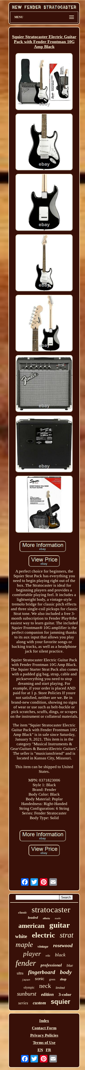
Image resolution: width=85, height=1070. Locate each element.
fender (26, 963)
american (31, 925)
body (66, 972)
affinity (46, 918)
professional (51, 965)
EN (40, 1050)
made (58, 918)
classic (22, 912)
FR (48, 1050)
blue (70, 965)
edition (47, 994)
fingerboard (41, 972)
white (21, 936)
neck (45, 985)
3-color (65, 994)
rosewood (63, 945)
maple (24, 944)
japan (26, 979)
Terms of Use (44, 1042)
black (60, 954)
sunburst (26, 994)
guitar (59, 925)
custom (39, 1002)
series (23, 1003)
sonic (39, 979)
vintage (43, 946)
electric (43, 935)
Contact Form (44, 1028)
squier (60, 1001)
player (32, 953)
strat (66, 935)
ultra (20, 973)
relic (48, 955)
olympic (29, 987)
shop (63, 979)
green (52, 979)
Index (44, 1020)
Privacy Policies (44, 1035)
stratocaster (51, 909)
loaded (33, 917)
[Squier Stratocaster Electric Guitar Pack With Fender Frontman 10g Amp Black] (44, 82)
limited (60, 988)
